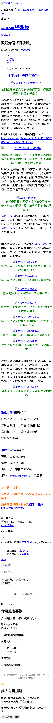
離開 (17, 717)
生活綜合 (25, 50)
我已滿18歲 (7, 717)
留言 (31, 542)
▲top (3, 559)
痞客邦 (25, 542)
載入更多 (6, 565)
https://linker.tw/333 (21, 475)
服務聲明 (32, 678)
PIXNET (13, 675)
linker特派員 (7, 525)
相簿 (9, 56)
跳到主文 (6, 35)
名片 (9, 63)
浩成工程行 (8, 216)
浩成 (12, 381)
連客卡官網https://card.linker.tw (22, 506)
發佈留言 (6, 583)
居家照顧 (24, 554)
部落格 (10, 59)
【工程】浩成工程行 (23, 76)
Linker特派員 (15, 27)
